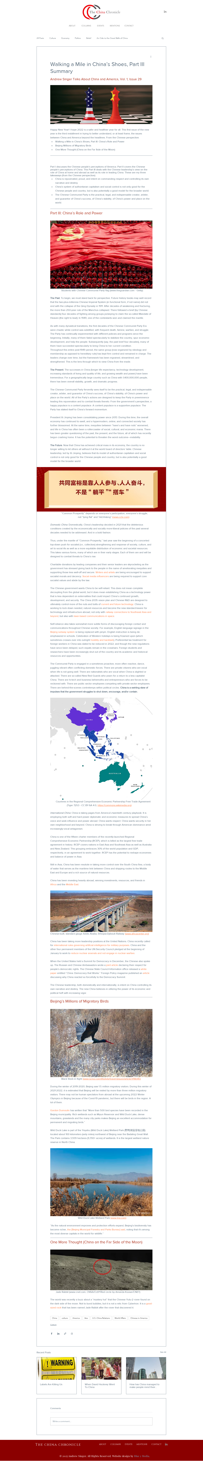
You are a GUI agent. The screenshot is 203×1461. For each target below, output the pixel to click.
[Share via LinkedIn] (58, 1333)
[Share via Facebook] (51, 1333)
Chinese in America (138, 1318)
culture (65, 1318)
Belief (88, 38)
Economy (65, 38)
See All (163, 1352)
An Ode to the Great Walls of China (112, 38)
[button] (162, 38)
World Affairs (120, 1318)
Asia (86, 1318)
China (54, 1318)
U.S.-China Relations (101, 1318)
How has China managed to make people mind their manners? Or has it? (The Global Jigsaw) (144, 1385)
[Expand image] (101, 104)
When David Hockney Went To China (100, 1385)
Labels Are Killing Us (51, 1384)
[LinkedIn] (165, 11)
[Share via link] (65, 1333)
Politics (78, 38)
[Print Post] (72, 1333)
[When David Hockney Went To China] (101, 1368)
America (76, 1318)
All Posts (40, 38)
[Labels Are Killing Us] (57, 1368)
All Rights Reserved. (99, 1456)
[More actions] (150, 56)
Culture (52, 38)
